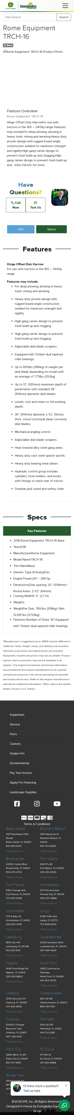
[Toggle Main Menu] (65, 5)
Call (16, 205)
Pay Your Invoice (21, 773)
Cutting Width (22, 596)
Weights (18, 602)
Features (19, 620)
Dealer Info (17, 753)
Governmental (19, 763)
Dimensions (21, 585)
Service (15, 724)
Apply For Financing (23, 783)
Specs (51, 229)
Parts (13, 734)
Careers (15, 744)
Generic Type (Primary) (28, 572)
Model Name (22, 560)
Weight (18, 609)
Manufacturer (22, 553)
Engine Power (22, 579)
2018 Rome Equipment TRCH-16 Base (39, 541)
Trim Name (20, 566)
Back (9, 45)
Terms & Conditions (37, 824)
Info (20, 229)
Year (16, 547)
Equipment (17, 715)
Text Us (35, 207)
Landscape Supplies (23, 792)
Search (63, 17)
